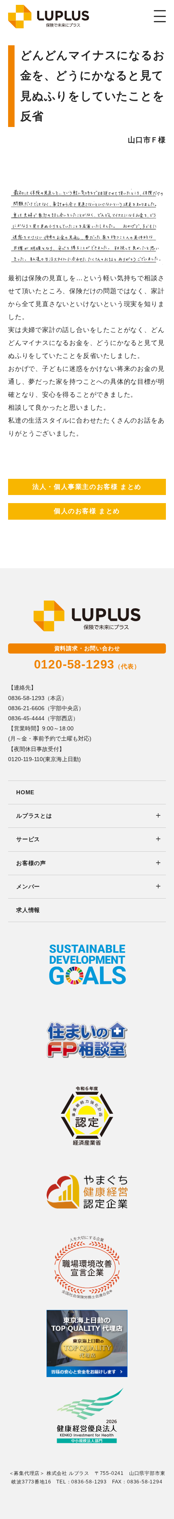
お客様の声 (31, 863)
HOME (25, 792)
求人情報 (28, 910)
